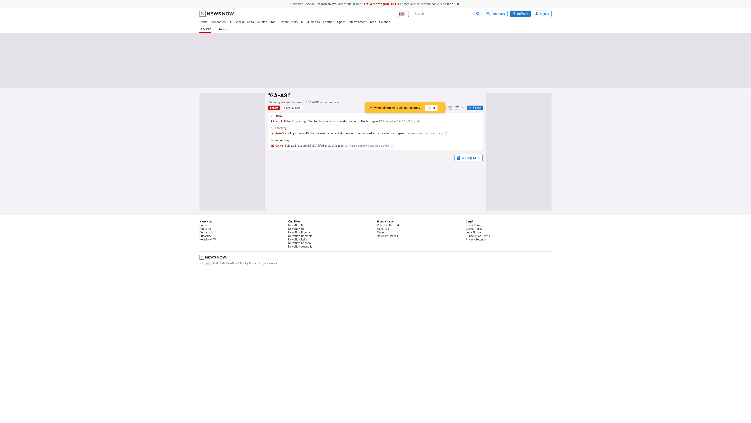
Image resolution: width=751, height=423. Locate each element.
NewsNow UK (296, 225)
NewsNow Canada (299, 243)
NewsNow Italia (297, 239)
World (240, 22)
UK (231, 22)
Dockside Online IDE (389, 236)
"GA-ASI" (205, 29)
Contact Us (206, 232)
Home (203, 22)
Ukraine (262, 22)
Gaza (250, 22)
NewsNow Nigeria (299, 232)
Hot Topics (218, 22)
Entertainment (357, 22)
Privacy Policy (474, 225)
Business (313, 22)
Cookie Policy (474, 228)
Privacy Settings (476, 239)
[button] (292, 108)
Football (328, 22)
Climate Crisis (288, 22)
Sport (341, 22)
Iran (272, 22)
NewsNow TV (207, 239)
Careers (382, 232)
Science (384, 22)
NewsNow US (296, 228)
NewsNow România (300, 236)
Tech (373, 22)
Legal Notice (473, 232)
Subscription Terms (478, 236)
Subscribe (205, 236)
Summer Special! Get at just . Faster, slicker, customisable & (372, 4)
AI (302, 22)
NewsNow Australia (300, 246)
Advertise (383, 228)
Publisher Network (388, 225)
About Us (205, 228)
